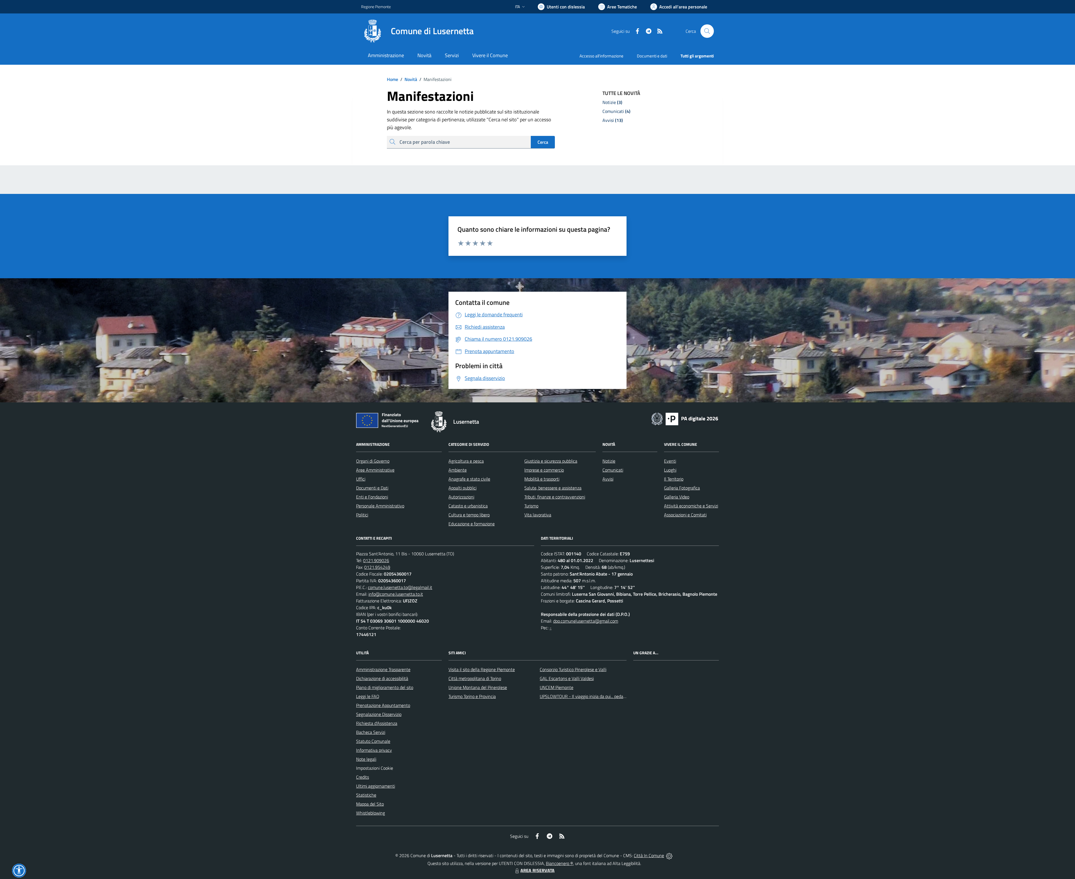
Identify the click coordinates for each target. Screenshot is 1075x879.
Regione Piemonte (376, 7)
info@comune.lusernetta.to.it (395, 594)
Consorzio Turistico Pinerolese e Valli (573, 669)
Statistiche (366, 795)
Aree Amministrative (375, 470)
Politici (362, 514)
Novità (408, 79)
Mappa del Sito (370, 804)
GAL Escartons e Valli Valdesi (567, 678)
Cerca (543, 142)
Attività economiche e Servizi (691, 505)
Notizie (608, 461)
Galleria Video (676, 496)
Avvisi (607, 479)
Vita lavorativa (537, 514)
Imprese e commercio (544, 470)
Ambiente (457, 470)
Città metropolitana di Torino (474, 678)
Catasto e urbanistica (468, 505)
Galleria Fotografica (682, 487)
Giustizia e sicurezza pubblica (550, 461)
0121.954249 (377, 567)
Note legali (366, 759)
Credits (362, 777)
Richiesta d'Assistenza (376, 723)
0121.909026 (376, 560)
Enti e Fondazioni (372, 496)
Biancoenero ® (559, 863)
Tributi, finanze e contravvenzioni (554, 496)
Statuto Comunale (373, 741)
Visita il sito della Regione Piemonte (481, 669)
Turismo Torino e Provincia (472, 696)
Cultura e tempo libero (469, 514)
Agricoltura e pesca (466, 461)
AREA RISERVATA (537, 870)
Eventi (670, 461)
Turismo (531, 505)
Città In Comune (649, 855)
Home (392, 79)
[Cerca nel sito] (707, 31)
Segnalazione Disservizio (378, 714)
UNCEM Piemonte (556, 687)
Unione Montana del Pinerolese (477, 687)
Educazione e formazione (471, 523)
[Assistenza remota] (669, 855)
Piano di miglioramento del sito (384, 687)
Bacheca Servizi (370, 732)
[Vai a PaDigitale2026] (685, 418)
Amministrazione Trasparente (383, 669)
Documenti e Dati (372, 487)
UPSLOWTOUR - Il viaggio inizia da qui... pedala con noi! (591, 696)
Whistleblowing (370, 813)
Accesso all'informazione (601, 56)
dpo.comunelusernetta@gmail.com (585, 621)
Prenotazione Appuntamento (383, 705)
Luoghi (670, 470)
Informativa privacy (374, 750)
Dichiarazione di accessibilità (382, 678)
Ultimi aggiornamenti (375, 786)
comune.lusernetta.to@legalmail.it (400, 587)
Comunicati (612, 470)
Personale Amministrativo (380, 505)
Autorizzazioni (461, 496)
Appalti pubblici (462, 487)
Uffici (360, 479)
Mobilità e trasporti (541, 479)
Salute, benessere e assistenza (552, 487)
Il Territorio (673, 479)
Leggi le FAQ (367, 696)
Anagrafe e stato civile (469, 479)
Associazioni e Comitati (685, 514)
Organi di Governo (372, 461)
